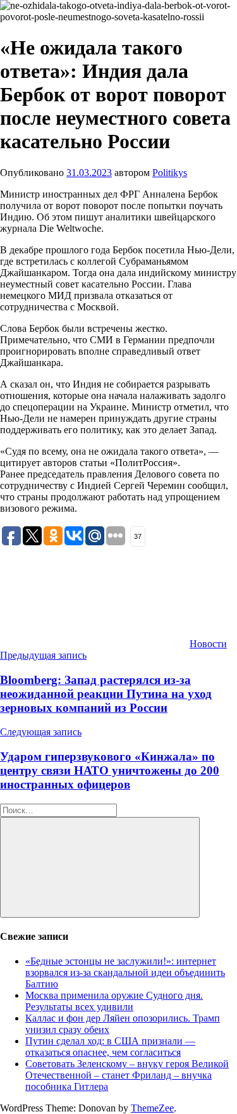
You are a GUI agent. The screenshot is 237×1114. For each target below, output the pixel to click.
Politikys (169, 172)
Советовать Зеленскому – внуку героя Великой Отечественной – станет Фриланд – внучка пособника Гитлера (127, 1075)
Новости (208, 643)
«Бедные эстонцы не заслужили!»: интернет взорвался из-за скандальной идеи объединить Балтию (125, 972)
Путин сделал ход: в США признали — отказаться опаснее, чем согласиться (110, 1046)
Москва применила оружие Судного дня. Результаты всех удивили (114, 1001)
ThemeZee (152, 1108)
